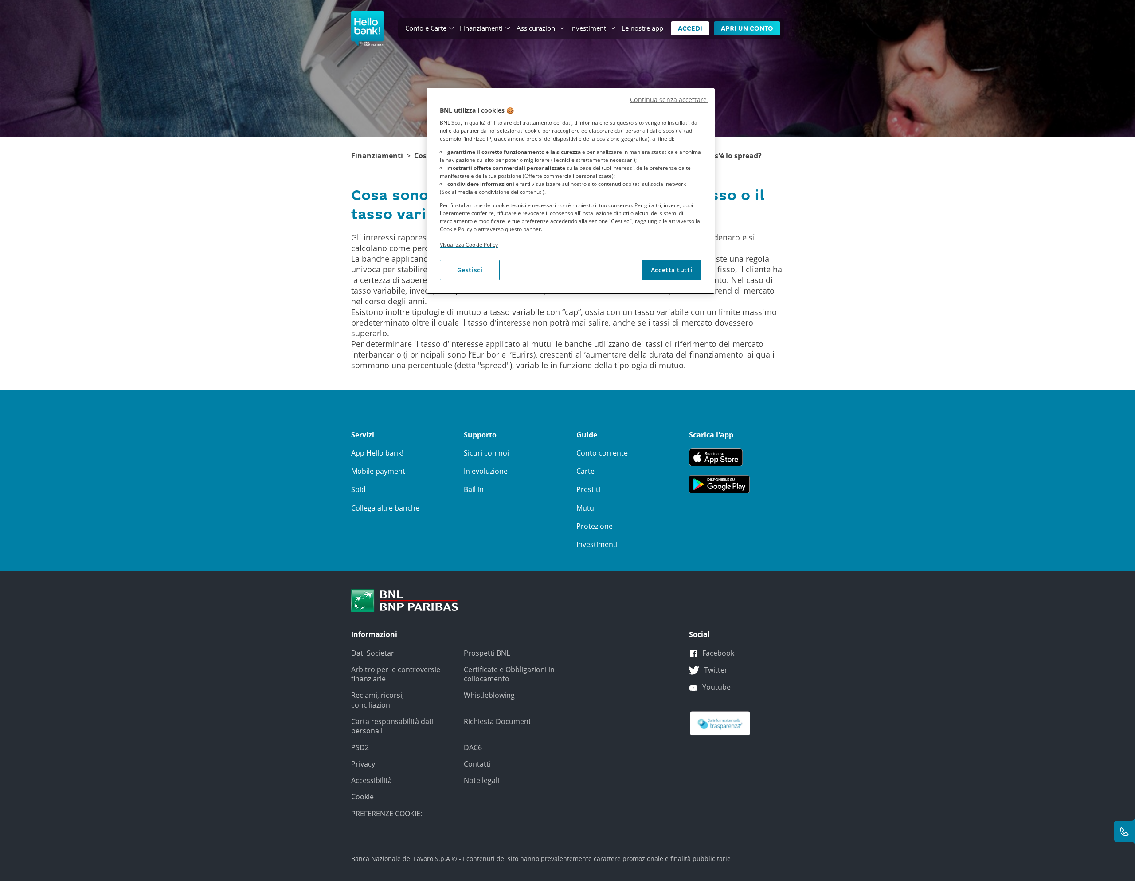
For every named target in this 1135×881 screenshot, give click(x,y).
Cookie (362, 797)
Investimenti (589, 28)
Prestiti (588, 489)
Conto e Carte (425, 28)
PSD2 (360, 747)
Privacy (363, 764)
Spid (358, 489)
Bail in (474, 489)
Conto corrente (602, 453)
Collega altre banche (385, 508)
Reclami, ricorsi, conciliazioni (377, 699)
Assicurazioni (537, 28)
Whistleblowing (489, 695)
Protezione (594, 526)
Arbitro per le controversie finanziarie (395, 674)
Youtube (716, 687)
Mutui (586, 508)
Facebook (718, 653)
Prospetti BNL (487, 653)
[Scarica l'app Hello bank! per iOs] (719, 456)
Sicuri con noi (486, 453)
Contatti (477, 764)
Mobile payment (378, 471)
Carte (585, 471)
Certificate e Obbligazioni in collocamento (509, 674)
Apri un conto (747, 28)
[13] (720, 723)
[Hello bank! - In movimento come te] (367, 28)
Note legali (481, 780)
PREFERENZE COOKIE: (386, 813)
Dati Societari (373, 653)
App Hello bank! (377, 453)
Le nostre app (642, 28)
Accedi (690, 28)
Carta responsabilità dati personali (392, 725)
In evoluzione (486, 471)
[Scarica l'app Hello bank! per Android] (719, 483)
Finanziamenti (481, 28)
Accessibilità (371, 780)
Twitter (716, 670)
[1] (404, 600)
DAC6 (473, 747)
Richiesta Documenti (498, 721)
